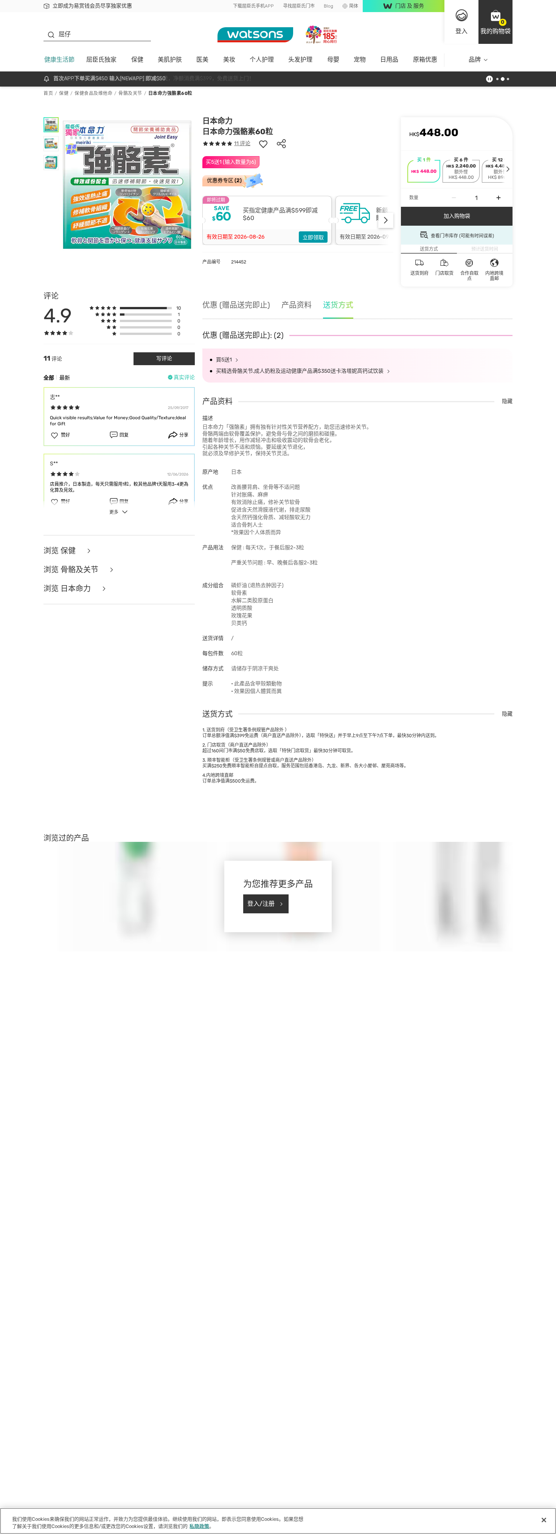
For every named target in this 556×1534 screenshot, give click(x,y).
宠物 (360, 59)
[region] (278, 1521)
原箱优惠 (425, 59)
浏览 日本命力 (68, 588)
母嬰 (333, 59)
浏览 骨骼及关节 (71, 569)
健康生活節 (59, 59)
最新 (64, 378)
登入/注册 (261, 903)
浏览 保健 (60, 551)
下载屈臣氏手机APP (253, 6)
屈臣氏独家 (101, 59)
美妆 (229, 59)
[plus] (498, 197)
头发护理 (300, 59)
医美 (202, 59)
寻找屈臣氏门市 (299, 6)
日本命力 (217, 121)
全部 (48, 378)
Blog (328, 6)
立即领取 (313, 237)
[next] (385, 220)
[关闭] (544, 1520)
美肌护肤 (170, 59)
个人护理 (262, 59)
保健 (137, 59)
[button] (495, 22)
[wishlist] (263, 143)
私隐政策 (199, 1526)
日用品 (389, 59)
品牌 (475, 59)
